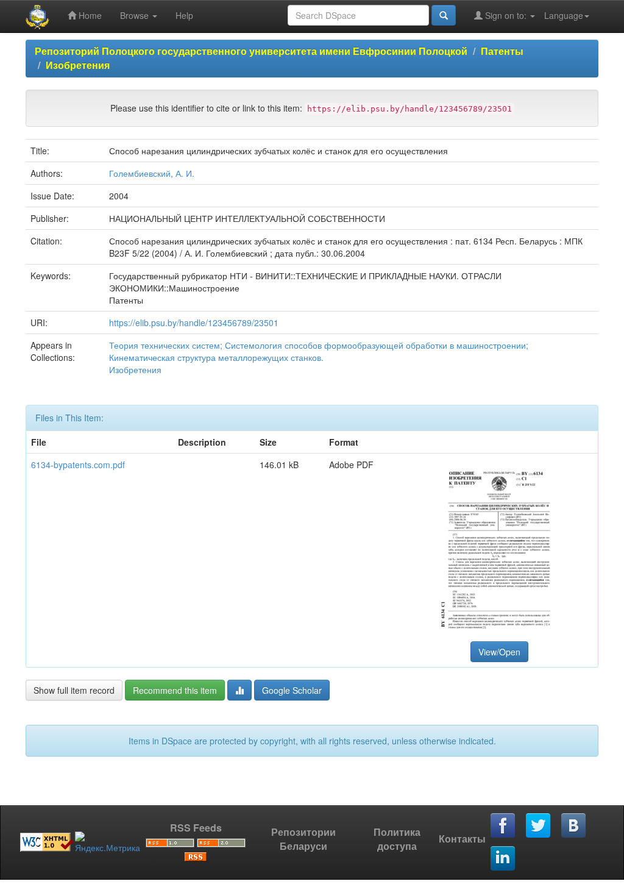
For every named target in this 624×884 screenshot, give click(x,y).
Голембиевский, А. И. (151, 173)
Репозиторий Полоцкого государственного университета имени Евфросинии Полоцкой (251, 51)
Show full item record (74, 690)
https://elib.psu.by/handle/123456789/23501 (193, 322)
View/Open (499, 652)
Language (563, 15)
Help (184, 15)
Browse (135, 15)
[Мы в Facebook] (503, 826)
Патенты (502, 51)
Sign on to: (506, 15)
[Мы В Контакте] (574, 826)
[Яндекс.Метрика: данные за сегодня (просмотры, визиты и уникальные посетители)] (107, 843)
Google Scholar (292, 690)
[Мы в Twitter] (538, 826)
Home (89, 15)
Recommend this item (175, 690)
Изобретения (78, 65)
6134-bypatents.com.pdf (78, 464)
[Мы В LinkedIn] (503, 859)
